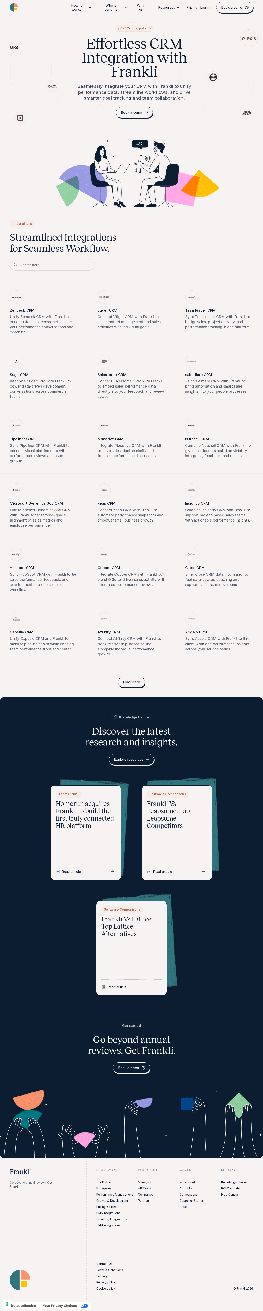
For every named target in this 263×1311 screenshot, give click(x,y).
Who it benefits (111, 7)
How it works (76, 7)
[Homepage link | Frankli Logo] (14, 7)
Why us (140, 7)
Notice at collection (20, 1306)
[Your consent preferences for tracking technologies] (7, 1304)
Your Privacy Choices (60, 1306)
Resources (166, 7)
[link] (191, 7)
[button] (131, 682)
